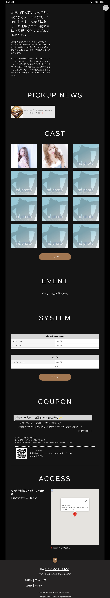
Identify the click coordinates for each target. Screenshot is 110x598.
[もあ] (55, 183)
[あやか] (55, 209)
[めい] (55, 236)
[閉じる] (86, 501)
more (55, 256)
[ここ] (86, 209)
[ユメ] (86, 156)
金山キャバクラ (46, 592)
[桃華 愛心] (24, 156)
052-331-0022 (98, 2)
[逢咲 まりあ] (55, 156)
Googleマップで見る (61, 548)
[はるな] (86, 236)
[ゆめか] (24, 236)
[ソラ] (24, 183)
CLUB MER (10, 2)
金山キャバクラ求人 (62, 592)
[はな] (86, 183)
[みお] (24, 209)
